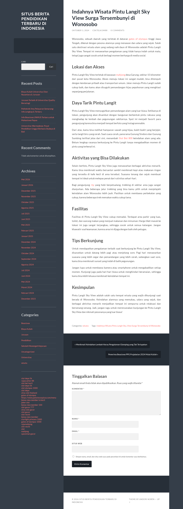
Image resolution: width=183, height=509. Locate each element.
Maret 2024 (26, 287)
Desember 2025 (28, 191)
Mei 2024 (25, 281)
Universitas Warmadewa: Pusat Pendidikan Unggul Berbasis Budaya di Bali (38, 129)
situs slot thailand (29, 393)
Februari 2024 (27, 293)
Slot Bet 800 (125, 138)
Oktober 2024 (27, 253)
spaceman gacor (28, 434)
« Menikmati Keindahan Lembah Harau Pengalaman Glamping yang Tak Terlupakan (111, 344)
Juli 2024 (25, 270)
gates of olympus (28, 395)
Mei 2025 (25, 225)
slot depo (25, 390)
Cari (23, 62)
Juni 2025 (25, 219)
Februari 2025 (27, 230)
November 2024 (28, 247)
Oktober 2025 (27, 202)
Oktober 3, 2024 (80, 30)
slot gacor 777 (27, 407)
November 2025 (28, 196)
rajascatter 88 (27, 381)
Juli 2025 (25, 213)
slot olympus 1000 (29, 388)
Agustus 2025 (27, 208)
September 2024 (28, 259)
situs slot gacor (28, 409)
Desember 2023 (28, 298)
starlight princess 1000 (31, 419)
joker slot (25, 402)
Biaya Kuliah (26, 329)
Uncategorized (27, 351)
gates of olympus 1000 (31, 422)
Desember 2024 (28, 242)
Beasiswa (25, 323)
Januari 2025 (27, 236)
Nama (75, 419)
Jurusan (24, 334)
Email (75, 431)
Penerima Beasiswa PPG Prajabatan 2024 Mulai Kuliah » (133, 354)
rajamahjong (26, 424)
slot (23, 429)
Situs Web (77, 443)
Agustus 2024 (27, 264)
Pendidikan (26, 340)
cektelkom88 (99, 30)
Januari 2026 (27, 185)
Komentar (78, 389)
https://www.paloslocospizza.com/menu (38, 397)
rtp (92, 184)
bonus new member (29, 417)
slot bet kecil (27, 383)
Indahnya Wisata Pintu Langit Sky (111, 326)
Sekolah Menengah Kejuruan (33, 346)
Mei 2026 (25, 179)
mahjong (25, 431)
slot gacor (25, 412)
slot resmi (25, 414)
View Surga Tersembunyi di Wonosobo (143, 326)
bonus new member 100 (31, 405)
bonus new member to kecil (33, 400)
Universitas (26, 357)
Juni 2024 (25, 276)
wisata (24, 363)
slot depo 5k (26, 378)
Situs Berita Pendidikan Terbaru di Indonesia (35, 21)
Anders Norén (146, 499)
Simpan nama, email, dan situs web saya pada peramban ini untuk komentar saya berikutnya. (111, 457)
